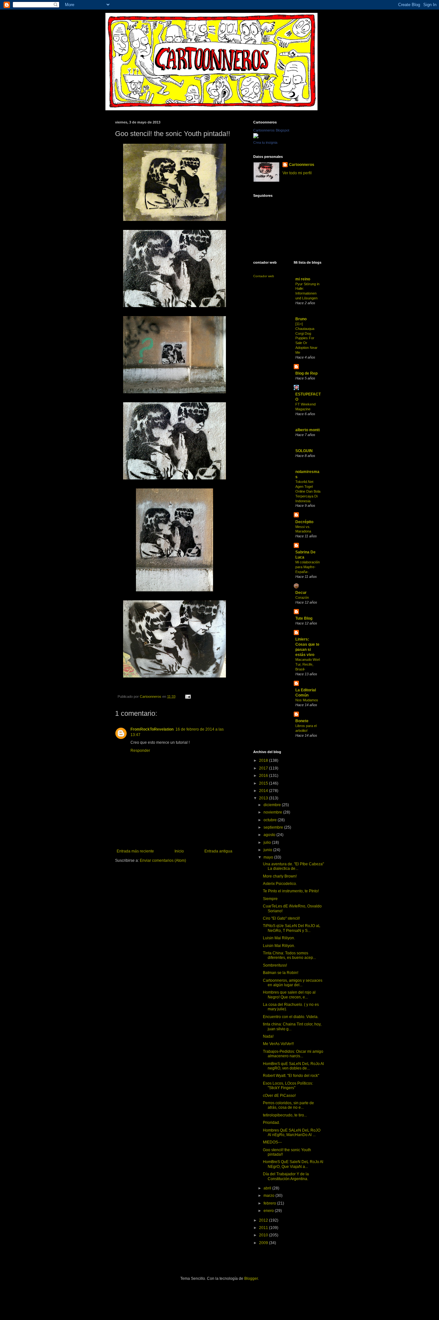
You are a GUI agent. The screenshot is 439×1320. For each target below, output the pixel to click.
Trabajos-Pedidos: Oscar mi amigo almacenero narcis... (293, 1053)
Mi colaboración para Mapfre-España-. (307, 567)
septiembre (274, 827)
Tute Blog (303, 618)
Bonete (302, 721)
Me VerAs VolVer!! (278, 1044)
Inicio (179, 851)
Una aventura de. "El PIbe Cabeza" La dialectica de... (293, 866)
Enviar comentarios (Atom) (163, 860)
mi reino (302, 279)
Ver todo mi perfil (297, 173)
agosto (270, 835)
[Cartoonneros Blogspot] (255, 137)
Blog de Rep (306, 373)
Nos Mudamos (306, 700)
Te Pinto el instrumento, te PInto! (291, 891)
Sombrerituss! (275, 965)
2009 (264, 1243)
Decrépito (304, 522)
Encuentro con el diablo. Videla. (290, 1017)
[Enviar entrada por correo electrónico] (188, 696)
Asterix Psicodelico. (280, 883)
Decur (301, 592)
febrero (270, 1203)
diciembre (273, 805)
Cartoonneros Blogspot (271, 130)
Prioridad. (271, 1122)
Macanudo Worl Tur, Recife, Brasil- (307, 664)
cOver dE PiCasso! (279, 1095)
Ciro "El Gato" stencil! (281, 918)
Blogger (251, 1278)
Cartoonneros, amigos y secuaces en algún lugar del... (292, 982)
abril (268, 1188)
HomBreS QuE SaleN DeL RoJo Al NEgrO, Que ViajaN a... (293, 1164)
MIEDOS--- (272, 1142)
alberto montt (307, 430)
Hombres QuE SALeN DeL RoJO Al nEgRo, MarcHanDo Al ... (291, 1132)
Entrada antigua (218, 851)
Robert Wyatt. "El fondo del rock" (291, 1075)
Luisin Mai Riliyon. (279, 938)
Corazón (302, 597)
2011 (264, 1227)
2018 (264, 760)
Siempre (270, 899)
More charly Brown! (280, 876)
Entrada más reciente (135, 851)
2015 (264, 783)
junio (268, 850)
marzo (269, 1195)
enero (269, 1210)
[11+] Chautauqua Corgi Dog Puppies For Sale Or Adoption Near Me (306, 338)
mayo (269, 857)
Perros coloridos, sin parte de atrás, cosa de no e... (288, 1105)
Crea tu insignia (265, 142)
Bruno (301, 319)
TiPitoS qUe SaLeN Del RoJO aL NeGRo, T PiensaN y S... (291, 928)
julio (268, 842)
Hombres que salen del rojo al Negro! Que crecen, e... (289, 994)
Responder (140, 750)
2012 (264, 1220)
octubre (271, 820)
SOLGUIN (304, 451)
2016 (264, 775)
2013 (264, 798)
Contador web (263, 276)
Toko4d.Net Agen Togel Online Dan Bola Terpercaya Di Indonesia (307, 491)
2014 (264, 790)
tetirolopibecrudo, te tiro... (285, 1115)
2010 (264, 1235)
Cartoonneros (301, 164)
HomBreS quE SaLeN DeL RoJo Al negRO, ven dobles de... (293, 1065)
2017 (264, 768)
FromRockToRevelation (152, 729)
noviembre (273, 812)
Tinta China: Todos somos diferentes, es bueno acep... (289, 955)
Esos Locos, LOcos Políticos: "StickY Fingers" (288, 1085)
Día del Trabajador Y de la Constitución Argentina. (286, 1176)
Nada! (268, 1036)
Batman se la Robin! (280, 972)
